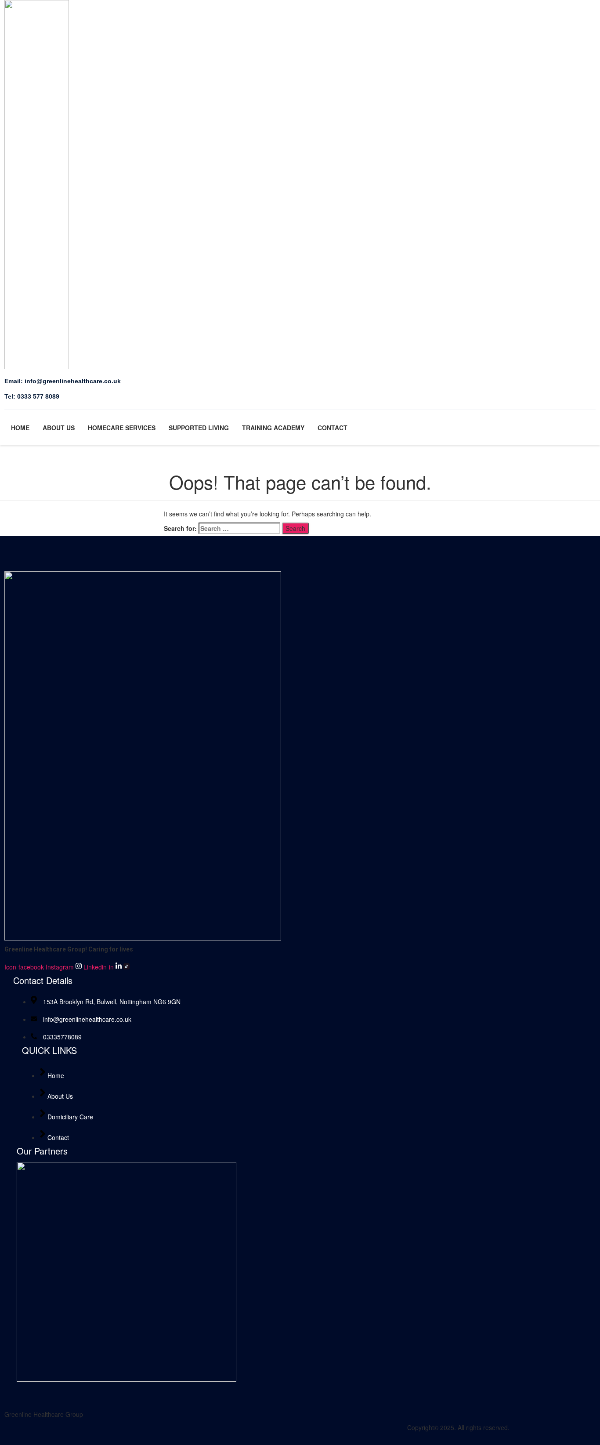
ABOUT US (59, 427)
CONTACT (332, 427)
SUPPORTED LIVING (199, 427)
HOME (20, 427)
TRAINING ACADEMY (273, 427)
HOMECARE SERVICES (121, 427)
